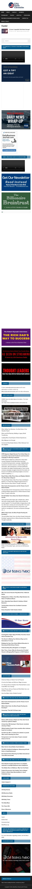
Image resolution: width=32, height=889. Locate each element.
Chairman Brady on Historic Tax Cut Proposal (13, 679)
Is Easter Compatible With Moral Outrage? (19, 29)
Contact (14, 12)
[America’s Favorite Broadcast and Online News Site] (16, 583)
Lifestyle (18, 15)
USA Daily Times (22, 743)
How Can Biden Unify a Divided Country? (12, 693)
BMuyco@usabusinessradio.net (9, 391)
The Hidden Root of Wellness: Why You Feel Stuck (15, 767)
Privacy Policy (5, 21)
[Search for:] (16, 41)
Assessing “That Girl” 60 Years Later (11, 710)
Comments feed (5, 822)
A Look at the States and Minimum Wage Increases (14, 682)
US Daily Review (22, 630)
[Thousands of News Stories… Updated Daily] (16, 627)
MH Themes (24, 887)
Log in (3, 817)
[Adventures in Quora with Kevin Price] (16, 542)
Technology (4, 15)
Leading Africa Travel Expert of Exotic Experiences (14, 437)
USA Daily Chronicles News (24, 31)
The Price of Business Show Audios (10, 18)
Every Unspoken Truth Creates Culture (12, 609)
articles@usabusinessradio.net (13, 387)
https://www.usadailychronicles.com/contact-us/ (15, 402)
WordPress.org (5, 824)
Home (2, 12)
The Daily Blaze (23, 697)
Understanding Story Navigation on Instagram (14, 647)
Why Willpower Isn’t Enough (8, 440)
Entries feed (4, 819)
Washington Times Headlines (11, 715)
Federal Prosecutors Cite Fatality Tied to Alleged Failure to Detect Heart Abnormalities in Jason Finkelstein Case (14, 772)
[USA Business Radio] (16, 871)
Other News (27, 15)
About (8, 12)
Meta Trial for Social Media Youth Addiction (13, 746)
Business (21, 12)
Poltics (12, 15)
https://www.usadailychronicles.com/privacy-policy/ (13, 882)
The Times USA (21, 759)
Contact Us (25, 18)
